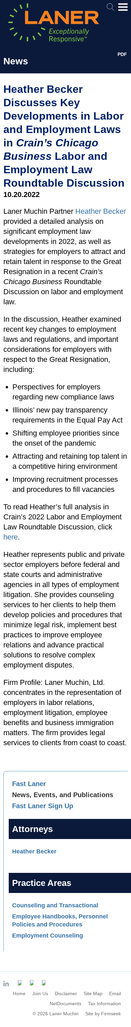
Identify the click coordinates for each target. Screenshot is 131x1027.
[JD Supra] (32, 982)
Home (19, 993)
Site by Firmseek (103, 1013)
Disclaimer (66, 993)
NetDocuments (65, 1003)
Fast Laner (29, 783)
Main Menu (123, 10)
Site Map (93, 993)
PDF (122, 54)
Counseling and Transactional (55, 905)
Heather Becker (34, 851)
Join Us (40, 993)
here (10, 537)
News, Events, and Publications (62, 794)
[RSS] (44, 982)
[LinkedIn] (7, 984)
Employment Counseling (47, 935)
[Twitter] (20, 982)
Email (115, 993)
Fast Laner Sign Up (42, 806)
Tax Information (104, 1003)
